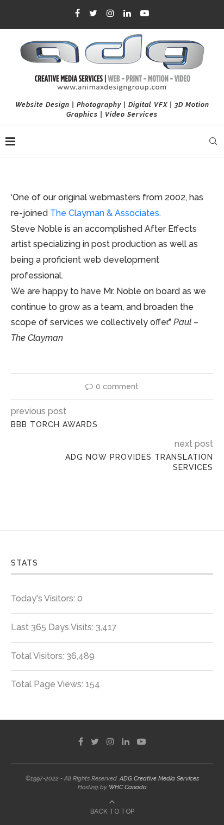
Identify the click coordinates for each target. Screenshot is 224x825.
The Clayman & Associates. (105, 213)
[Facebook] (77, 13)
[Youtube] (144, 13)
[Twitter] (93, 13)
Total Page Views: (48, 684)
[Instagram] (110, 13)
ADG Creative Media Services (159, 778)
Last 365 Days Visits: (53, 627)
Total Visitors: (38, 656)
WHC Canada (128, 787)
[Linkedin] (127, 13)
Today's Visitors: (44, 598)
